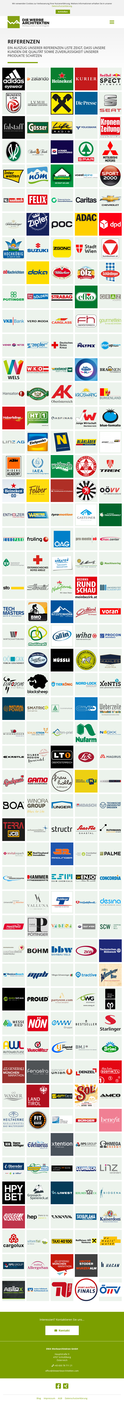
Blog (39, 1398)
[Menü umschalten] (112, 22)
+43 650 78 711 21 (63, 1365)
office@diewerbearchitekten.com (62, 1370)
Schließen (63, 11)
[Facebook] (58, 1386)
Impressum (49, 1398)
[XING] (65, 1386)
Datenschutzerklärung (62, 6)
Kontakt (64, 1330)
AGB (60, 1398)
